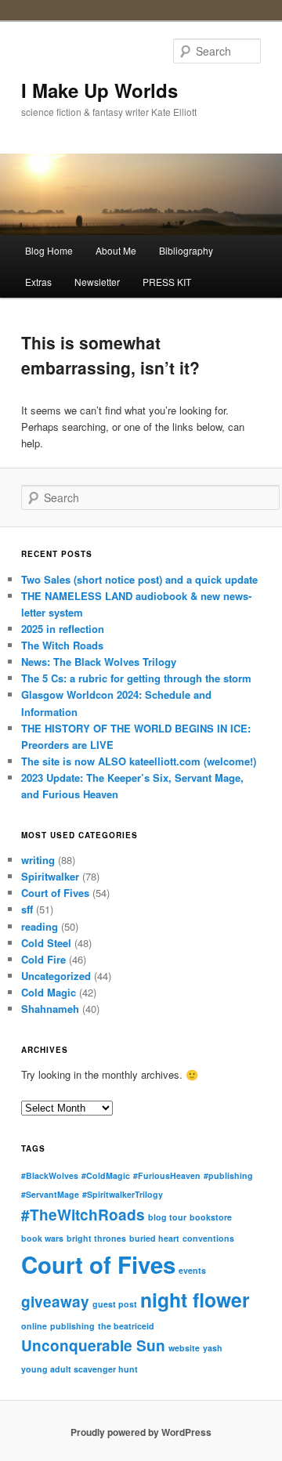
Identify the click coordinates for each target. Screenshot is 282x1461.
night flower (195, 1300)
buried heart (154, 1238)
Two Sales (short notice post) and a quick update (139, 579)
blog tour (167, 1217)
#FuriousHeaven (167, 1175)
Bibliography (186, 250)
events (192, 1270)
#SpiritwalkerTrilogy (122, 1194)
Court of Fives (55, 892)
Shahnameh (50, 1008)
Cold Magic (48, 992)
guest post (114, 1304)
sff (27, 909)
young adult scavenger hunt (79, 1369)
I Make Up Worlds (99, 90)
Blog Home (49, 250)
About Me (116, 250)
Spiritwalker (50, 876)
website (184, 1348)
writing (38, 859)
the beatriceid (126, 1326)
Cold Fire (43, 959)
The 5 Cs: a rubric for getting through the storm (136, 678)
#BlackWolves (49, 1175)
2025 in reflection (62, 628)
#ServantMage (50, 1194)
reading (39, 926)
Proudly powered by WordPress (141, 1432)
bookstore (211, 1217)
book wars (42, 1238)
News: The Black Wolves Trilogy (98, 661)
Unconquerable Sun (93, 1345)
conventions (208, 1238)
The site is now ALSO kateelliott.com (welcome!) (138, 761)
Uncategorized (56, 975)
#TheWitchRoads (83, 1214)
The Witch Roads (62, 645)
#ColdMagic (105, 1175)
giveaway (55, 1301)
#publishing (228, 1175)
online (34, 1326)
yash (212, 1348)
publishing (72, 1326)
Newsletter (97, 281)
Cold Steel (46, 942)
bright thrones (96, 1238)
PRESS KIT (167, 281)
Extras (38, 281)
